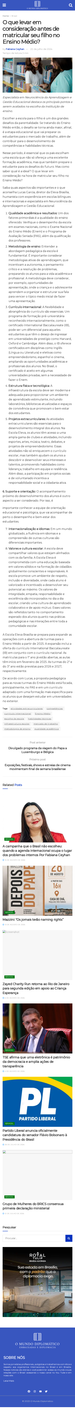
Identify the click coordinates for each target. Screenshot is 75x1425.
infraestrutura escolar (17, 723)
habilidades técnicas (39, 718)
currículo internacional (17, 713)
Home (6, 16)
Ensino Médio (42, 713)
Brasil (14, 16)
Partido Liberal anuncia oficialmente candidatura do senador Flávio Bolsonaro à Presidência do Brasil (35, 1135)
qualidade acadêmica (47, 728)
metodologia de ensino (17, 728)
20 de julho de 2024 (41, 49)
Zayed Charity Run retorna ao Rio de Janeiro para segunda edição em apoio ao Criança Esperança (36, 988)
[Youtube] (40, 1391)
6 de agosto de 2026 (14, 998)
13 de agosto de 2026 (14, 924)
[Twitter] (46, 1391)
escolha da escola (14, 718)
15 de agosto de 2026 (14, 860)
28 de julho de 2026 (14, 1144)
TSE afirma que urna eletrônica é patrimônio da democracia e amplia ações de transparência (36, 1061)
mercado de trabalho (46, 723)
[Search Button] (68, 1238)
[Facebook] (29, 1391)
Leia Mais (8, 1380)
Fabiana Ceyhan (15, 49)
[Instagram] (34, 1391)
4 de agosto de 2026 (14, 1071)
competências (55, 708)
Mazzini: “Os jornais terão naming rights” (33, 920)
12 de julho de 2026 (14, 1213)
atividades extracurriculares (27, 708)
